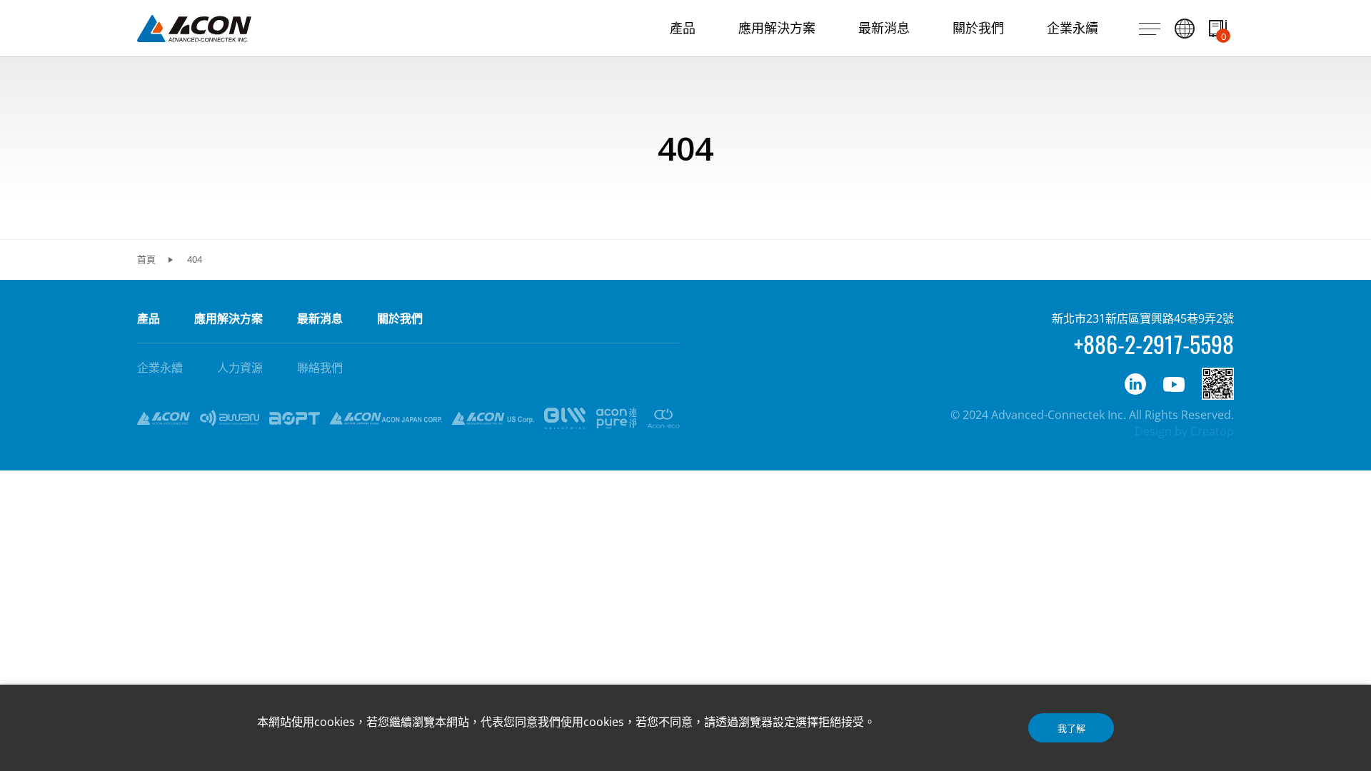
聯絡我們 (320, 368)
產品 (148, 318)
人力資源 (240, 368)
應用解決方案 (228, 318)
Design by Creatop (1184, 431)
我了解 (1071, 728)
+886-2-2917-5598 (1154, 344)
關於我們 (400, 318)
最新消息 (320, 318)
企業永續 (160, 368)
